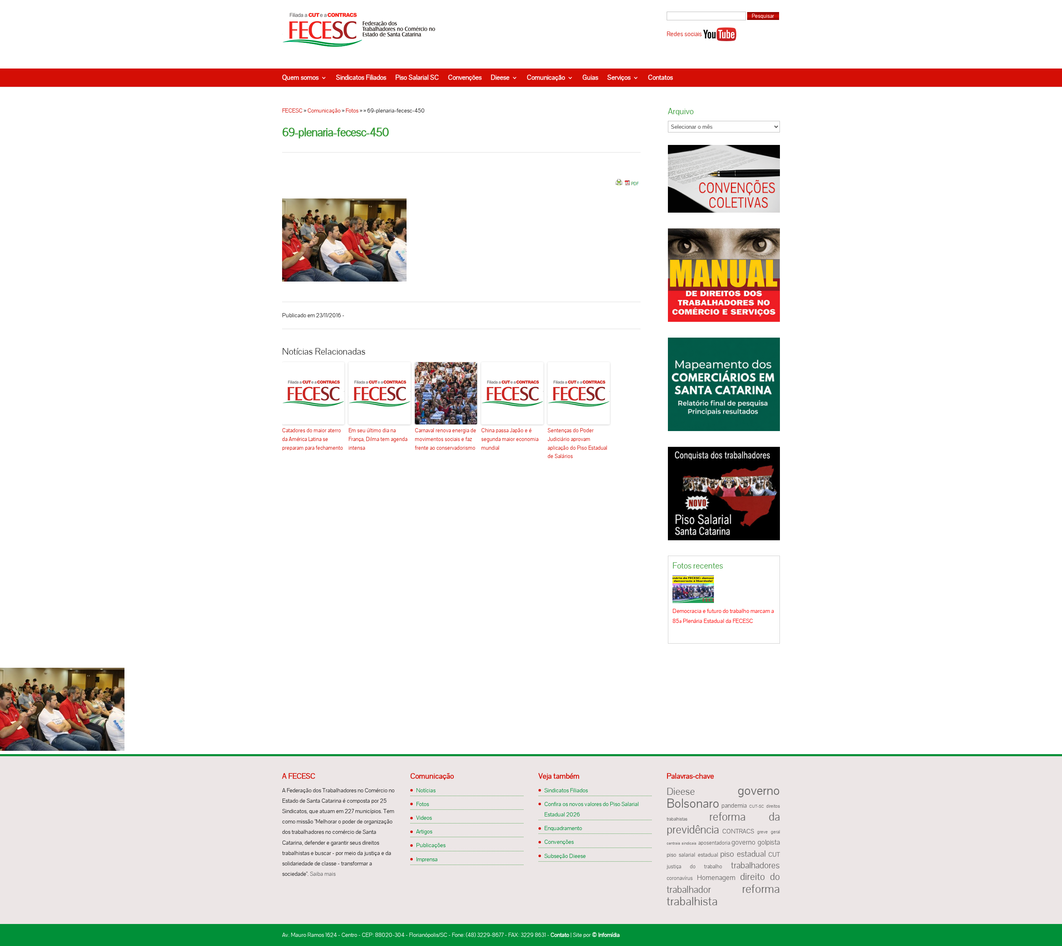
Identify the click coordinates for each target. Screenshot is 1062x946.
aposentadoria (714, 843)
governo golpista (755, 842)
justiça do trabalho (694, 866)
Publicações (431, 845)
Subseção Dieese (565, 856)
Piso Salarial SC (417, 77)
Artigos (424, 831)
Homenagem (716, 877)
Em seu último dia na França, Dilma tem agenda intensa (377, 439)
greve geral (768, 832)
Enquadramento (563, 828)
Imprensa (427, 859)
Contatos (660, 77)
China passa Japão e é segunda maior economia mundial (509, 439)
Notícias (426, 790)
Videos (424, 817)
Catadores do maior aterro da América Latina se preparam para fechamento (312, 439)
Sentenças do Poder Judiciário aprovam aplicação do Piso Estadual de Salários (577, 443)
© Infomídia (606, 935)
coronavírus (680, 878)
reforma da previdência (723, 823)
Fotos (352, 110)
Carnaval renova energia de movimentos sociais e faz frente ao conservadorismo (445, 439)
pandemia (734, 805)
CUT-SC (756, 806)
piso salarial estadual (692, 854)
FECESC (292, 110)
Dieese (500, 77)
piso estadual (743, 853)
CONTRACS (738, 831)
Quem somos (300, 77)
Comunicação (546, 77)
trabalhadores (755, 865)
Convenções (465, 77)
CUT (774, 854)
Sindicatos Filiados (361, 77)
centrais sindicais (682, 843)
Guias (590, 77)
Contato (559, 935)
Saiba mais (323, 873)
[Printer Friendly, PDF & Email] (627, 185)
